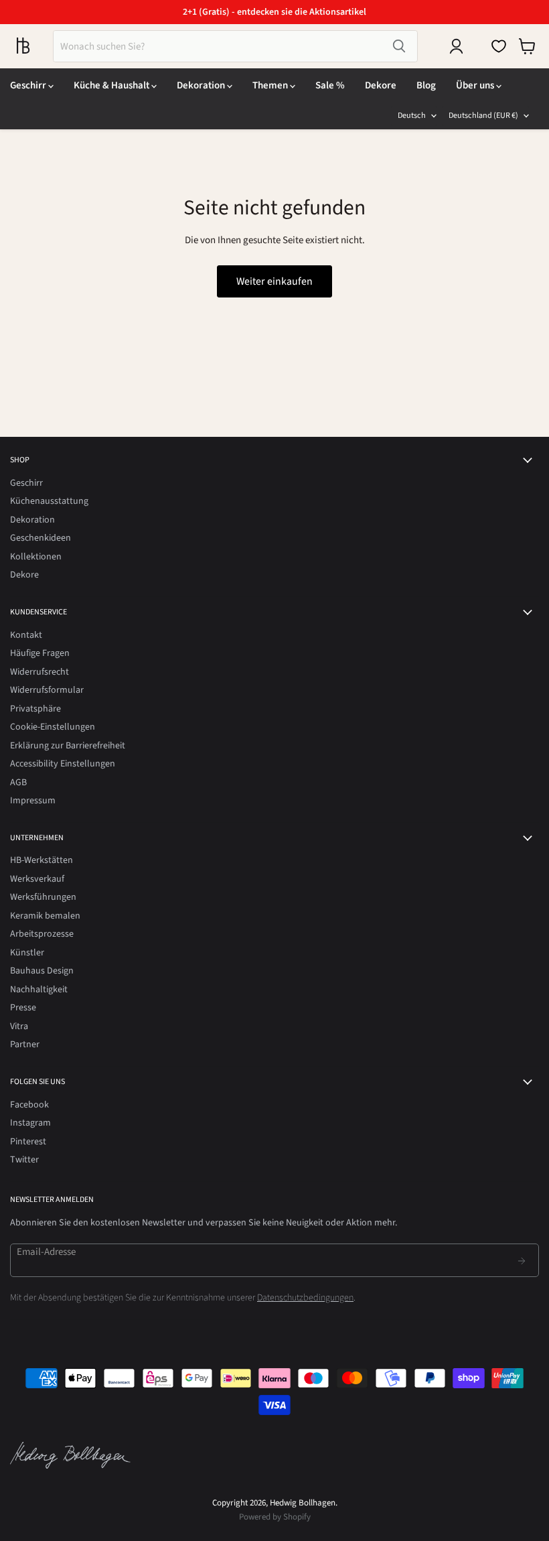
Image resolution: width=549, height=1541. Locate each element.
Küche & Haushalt (112, 85)
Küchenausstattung (49, 501)
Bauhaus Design (42, 971)
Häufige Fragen (40, 653)
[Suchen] (399, 46)
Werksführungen (43, 897)
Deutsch (412, 115)
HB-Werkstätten (41, 860)
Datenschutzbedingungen (305, 1297)
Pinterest (28, 1141)
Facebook (29, 1105)
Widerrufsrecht (39, 672)
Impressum (33, 800)
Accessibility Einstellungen (62, 763)
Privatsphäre (35, 709)
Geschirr (29, 85)
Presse (23, 1007)
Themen (271, 85)
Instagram (30, 1123)
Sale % (330, 85)
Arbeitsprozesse (42, 934)
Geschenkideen (40, 538)
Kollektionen (36, 556)
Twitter (24, 1159)
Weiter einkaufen (274, 281)
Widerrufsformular (47, 690)
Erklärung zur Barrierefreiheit (67, 745)
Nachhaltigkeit (39, 989)
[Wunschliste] (498, 46)
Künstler (27, 952)
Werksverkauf (37, 879)
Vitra (19, 1026)
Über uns (476, 85)
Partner (25, 1044)
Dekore (380, 85)
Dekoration (202, 85)
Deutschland (483, 115)
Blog (426, 85)
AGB (18, 782)
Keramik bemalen (45, 916)
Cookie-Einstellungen (52, 727)
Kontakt (26, 635)
